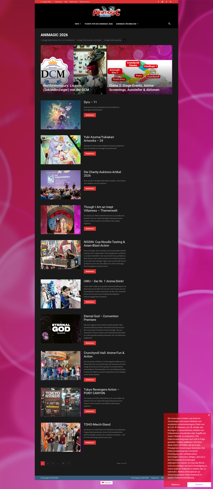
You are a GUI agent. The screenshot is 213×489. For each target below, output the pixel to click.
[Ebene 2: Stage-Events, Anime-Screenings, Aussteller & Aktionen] (139, 73)
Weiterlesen (90, 115)
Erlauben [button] (199, 485)
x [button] (209, 415)
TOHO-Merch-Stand (97, 424)
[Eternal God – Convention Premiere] (61, 328)
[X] (170, 1)
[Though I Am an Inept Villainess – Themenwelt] (61, 219)
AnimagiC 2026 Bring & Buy (112, 40)
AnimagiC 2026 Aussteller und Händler (89, 40)
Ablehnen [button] (175, 485)
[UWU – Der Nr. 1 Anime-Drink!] (61, 293)
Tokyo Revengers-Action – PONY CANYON (101, 391)
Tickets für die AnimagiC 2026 (99, 24)
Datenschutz (73, 2)
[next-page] (69, 463)
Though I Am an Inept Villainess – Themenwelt (100, 208)
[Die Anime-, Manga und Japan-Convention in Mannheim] (106, 11)
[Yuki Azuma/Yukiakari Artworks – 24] (61, 149)
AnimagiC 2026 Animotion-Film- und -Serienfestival (58, 40)
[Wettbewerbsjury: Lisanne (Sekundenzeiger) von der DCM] (73, 73)
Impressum (58, 2)
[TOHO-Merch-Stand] (61, 437)
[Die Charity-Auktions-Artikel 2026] (61, 184)
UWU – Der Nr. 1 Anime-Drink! (104, 281)
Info (77, 24)
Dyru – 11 (90, 102)
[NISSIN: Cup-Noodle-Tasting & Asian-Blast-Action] (61, 254)
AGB (65, 2)
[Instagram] (162, 1)
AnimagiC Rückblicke (126, 24)
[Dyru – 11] (61, 114)
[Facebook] (158, 1)
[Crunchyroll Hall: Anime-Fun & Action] (61, 365)
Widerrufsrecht (84, 2)
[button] (169, 24)
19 (63, 463)
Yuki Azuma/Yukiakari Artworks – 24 (99, 138)
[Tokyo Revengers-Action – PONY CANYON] (61, 402)
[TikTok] (166, 1)
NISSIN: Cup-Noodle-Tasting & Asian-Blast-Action (104, 243)
